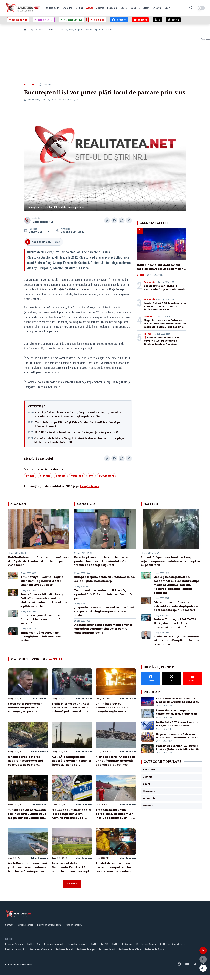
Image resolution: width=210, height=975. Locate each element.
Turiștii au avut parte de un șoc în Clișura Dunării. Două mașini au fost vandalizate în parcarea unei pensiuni (27, 816)
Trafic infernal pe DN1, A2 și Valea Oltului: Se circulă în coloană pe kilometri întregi (77, 424)
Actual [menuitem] (89, 8)
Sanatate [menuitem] (135, 8)
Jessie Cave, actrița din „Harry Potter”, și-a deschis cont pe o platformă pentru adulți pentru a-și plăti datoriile (44, 600)
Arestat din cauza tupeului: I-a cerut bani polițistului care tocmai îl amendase (115, 867)
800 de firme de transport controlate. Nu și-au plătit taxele (164, 287)
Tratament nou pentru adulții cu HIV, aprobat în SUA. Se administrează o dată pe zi (103, 594)
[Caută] (191, 7)
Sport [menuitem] (167, 8)
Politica (148, 316)
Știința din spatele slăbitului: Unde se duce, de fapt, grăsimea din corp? (104, 579)
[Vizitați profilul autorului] (27, 220)
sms (91, 475)
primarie (45, 475)
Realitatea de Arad (64, 949)
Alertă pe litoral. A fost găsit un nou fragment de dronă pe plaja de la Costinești (115, 761)
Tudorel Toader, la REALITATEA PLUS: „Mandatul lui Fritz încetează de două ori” (174, 623)
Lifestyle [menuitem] (156, 8)
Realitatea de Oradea (146, 944)
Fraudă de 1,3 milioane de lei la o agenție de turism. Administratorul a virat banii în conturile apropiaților (71, 818)
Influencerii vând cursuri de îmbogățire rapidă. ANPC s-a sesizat (40, 636)
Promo (147, 334)
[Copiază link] (107, 220)
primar (30, 475)
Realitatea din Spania (154, 949)
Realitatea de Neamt (77, 944)
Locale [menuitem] (124, 8)
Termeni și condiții (25, 925)
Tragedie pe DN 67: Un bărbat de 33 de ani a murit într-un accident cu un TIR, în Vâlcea (115, 816)
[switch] (201, 8)
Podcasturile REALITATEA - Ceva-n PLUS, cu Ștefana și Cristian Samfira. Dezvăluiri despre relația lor (162, 342)
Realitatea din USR (99, 944)
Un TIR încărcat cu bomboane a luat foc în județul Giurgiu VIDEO (76, 432)
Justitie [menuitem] (100, 8)
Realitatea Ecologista (54, 944)
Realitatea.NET (43, 222)
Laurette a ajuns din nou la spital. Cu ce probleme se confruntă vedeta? (43, 619)
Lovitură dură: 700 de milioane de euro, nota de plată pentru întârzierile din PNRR (165, 306)
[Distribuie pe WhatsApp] (122, 220)
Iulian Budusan (83, 698)
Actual (52, 29)
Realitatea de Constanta (41, 949)
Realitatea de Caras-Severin (172, 944)
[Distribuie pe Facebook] (114, 220)
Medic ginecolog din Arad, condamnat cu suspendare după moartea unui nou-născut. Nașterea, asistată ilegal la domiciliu (176, 585)
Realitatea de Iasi (107, 949)
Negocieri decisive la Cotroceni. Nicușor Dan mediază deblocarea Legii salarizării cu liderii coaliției (165, 323)
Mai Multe (71, 883)
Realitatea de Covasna (122, 944)
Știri (41, 29)
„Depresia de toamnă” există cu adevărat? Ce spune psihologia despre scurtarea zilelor (104, 611)
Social (140, 275)
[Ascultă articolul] (203, 950)
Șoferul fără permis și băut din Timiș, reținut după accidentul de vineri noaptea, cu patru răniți (171, 561)
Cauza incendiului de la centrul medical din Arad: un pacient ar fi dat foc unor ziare (160, 269)
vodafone (77, 475)
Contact (9, 925)
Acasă (30, 29)
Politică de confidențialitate (50, 925)
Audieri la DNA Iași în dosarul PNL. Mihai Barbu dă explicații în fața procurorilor (176, 640)
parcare (61, 475)
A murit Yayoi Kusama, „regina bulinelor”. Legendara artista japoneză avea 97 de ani (41, 581)
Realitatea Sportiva (14, 944)
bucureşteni (106, 475)
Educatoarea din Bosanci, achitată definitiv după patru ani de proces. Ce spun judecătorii (176, 606)
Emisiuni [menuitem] (67, 8)
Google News (89, 486)
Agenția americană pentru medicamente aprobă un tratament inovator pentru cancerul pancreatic (103, 629)
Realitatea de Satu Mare (130, 949)
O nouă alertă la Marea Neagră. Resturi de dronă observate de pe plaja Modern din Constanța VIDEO (79, 440)
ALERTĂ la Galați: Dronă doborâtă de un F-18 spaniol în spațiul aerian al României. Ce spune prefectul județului (71, 764)
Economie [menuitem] (112, 8)
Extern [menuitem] (146, 8)
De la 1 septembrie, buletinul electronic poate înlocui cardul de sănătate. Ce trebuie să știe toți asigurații (101, 561)
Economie (149, 282)
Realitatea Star (33, 944)
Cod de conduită (74, 925)
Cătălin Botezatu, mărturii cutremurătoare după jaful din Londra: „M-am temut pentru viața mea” (38, 561)
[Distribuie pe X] (129, 220)
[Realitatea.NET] (23, 7)
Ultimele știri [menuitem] (53, 8)
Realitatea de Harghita (15, 949)
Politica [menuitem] (79, 8)
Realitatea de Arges (86, 949)
